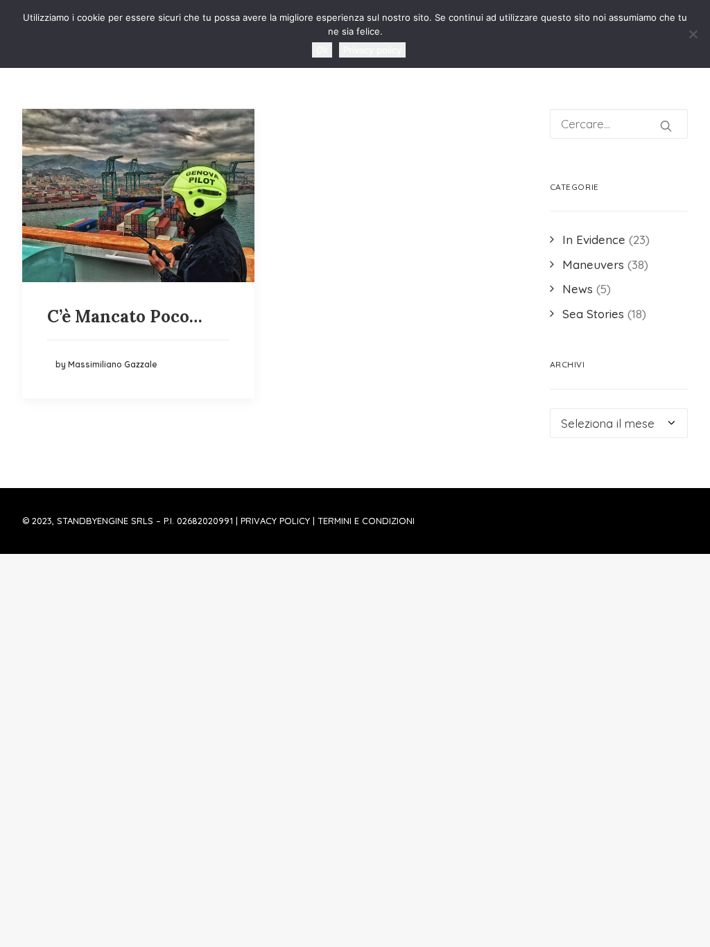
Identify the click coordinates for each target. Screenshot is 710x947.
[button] (138, 195)
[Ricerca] (619, 124)
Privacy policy (372, 49)
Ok (322, 49)
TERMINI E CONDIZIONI (366, 520)
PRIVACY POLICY (275, 520)
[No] (693, 34)
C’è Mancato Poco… (124, 316)
